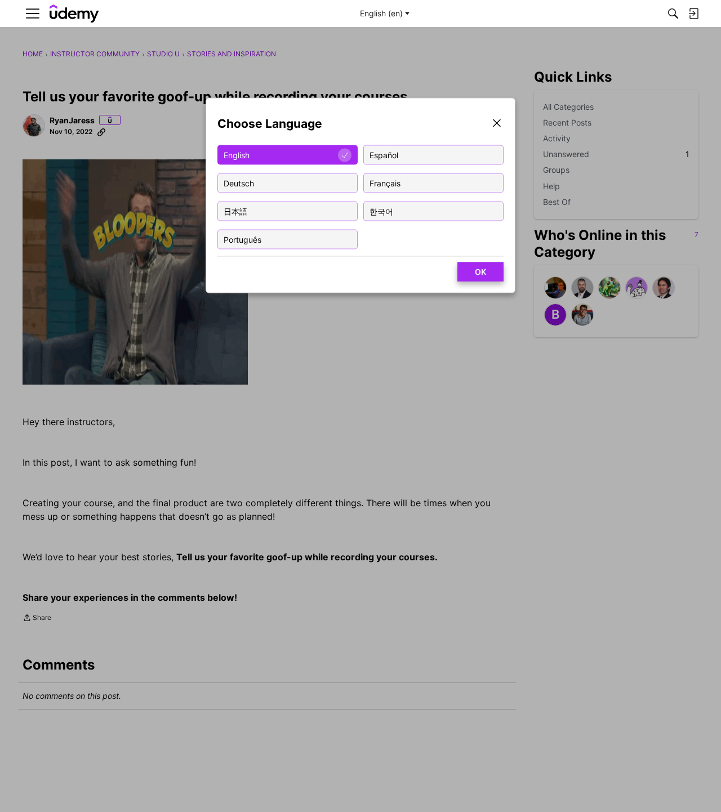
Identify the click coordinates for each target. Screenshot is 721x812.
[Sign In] (693, 13)
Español (384, 154)
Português (242, 239)
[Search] (673, 13)
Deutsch (239, 183)
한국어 (381, 211)
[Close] (497, 124)
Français (385, 183)
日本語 (235, 211)
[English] (74, 14)
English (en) (381, 13)
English (237, 154)
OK (480, 271)
